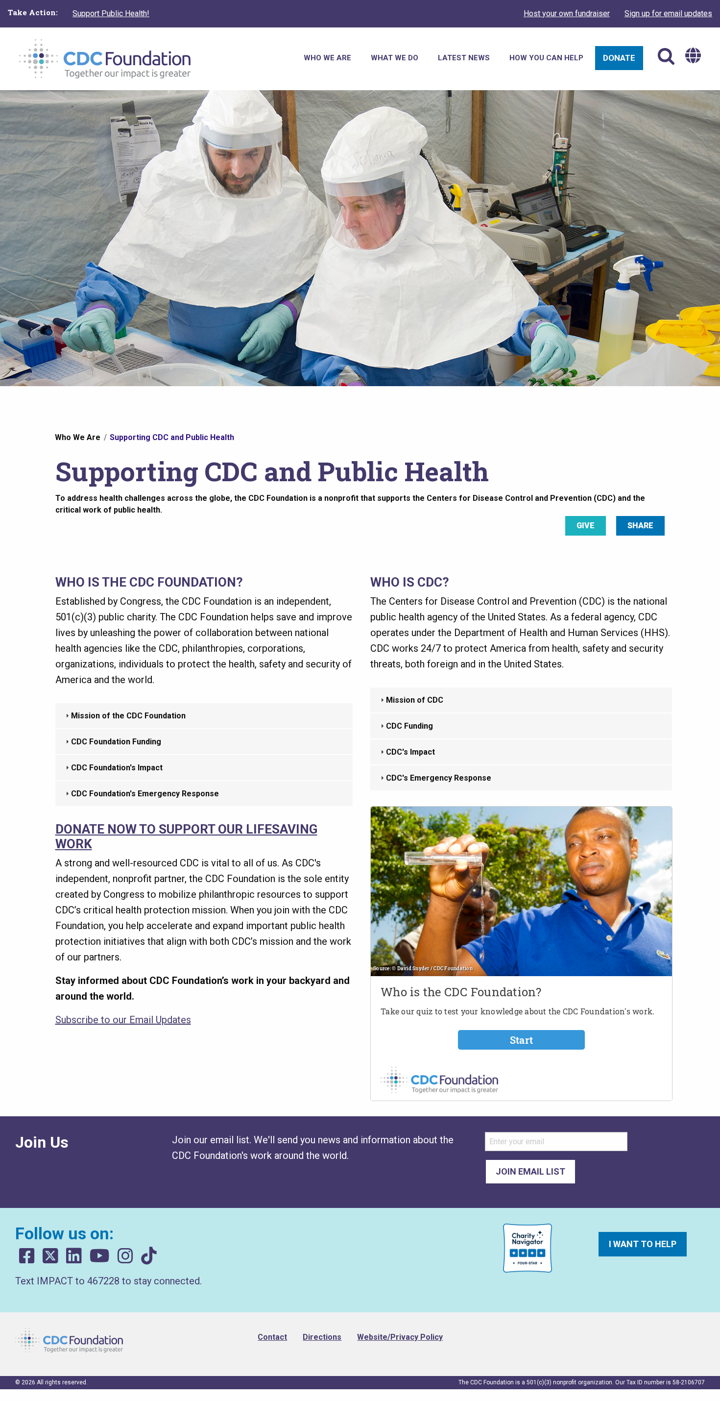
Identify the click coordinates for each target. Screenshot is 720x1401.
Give (585, 525)
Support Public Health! (110, 13)
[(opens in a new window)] (27, 1256)
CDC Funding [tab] (409, 726)
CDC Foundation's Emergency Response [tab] (145, 793)
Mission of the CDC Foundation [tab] (128, 715)
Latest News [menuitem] (464, 57)
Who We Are (77, 437)
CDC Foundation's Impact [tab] (117, 767)
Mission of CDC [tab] (414, 700)
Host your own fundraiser (567, 13)
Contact (272, 1337)
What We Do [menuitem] (394, 57)
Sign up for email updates (668, 13)
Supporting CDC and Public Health (172, 437)
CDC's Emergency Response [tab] (438, 778)
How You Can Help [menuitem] (546, 57)
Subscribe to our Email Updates (123, 1020)
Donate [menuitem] (619, 58)
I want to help (642, 1244)
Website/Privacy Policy (400, 1337)
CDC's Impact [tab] (410, 752)
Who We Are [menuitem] (327, 57)
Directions (322, 1337)
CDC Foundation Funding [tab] (116, 741)
